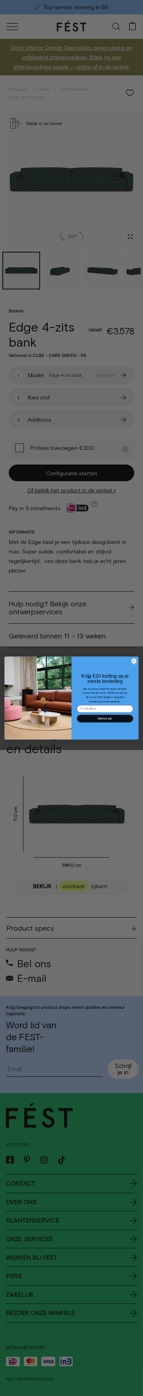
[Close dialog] (134, 661)
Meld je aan (105, 718)
